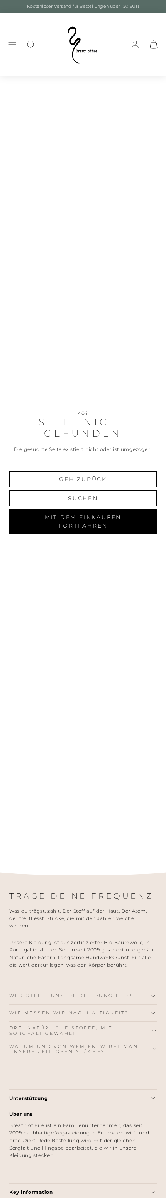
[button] (12, 44)
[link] (135, 44)
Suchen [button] (83, 498)
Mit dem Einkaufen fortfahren (83, 521)
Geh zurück (83, 479)
